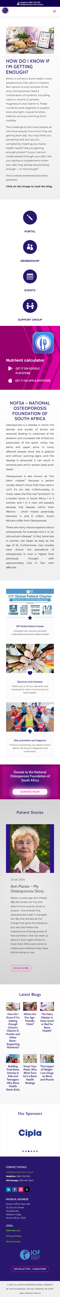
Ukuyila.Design (17, 1289)
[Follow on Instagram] (20, 1189)
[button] (23, 1151)
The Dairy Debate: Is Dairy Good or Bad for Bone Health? (47, 1022)
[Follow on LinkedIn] (8, 1189)
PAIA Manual (13, 1230)
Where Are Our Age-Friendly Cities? (30, 1019)
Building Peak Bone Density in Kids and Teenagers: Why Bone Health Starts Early (13, 1078)
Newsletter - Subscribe (30, 1268)
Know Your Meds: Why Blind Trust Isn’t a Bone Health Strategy (30, 1075)
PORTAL (30, 231)
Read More (21, 968)
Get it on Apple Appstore (32, 380)
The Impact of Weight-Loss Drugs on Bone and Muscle (47, 1073)
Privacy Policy (13, 1236)
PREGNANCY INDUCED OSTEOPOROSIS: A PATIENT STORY (27, 909)
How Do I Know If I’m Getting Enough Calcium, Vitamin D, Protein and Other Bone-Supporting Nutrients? (13, 1030)
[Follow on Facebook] (14, 1189)
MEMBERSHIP (30, 260)
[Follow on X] (26, 1189)
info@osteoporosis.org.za (19, 1172)
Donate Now (30, 791)
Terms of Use (13, 1241)
